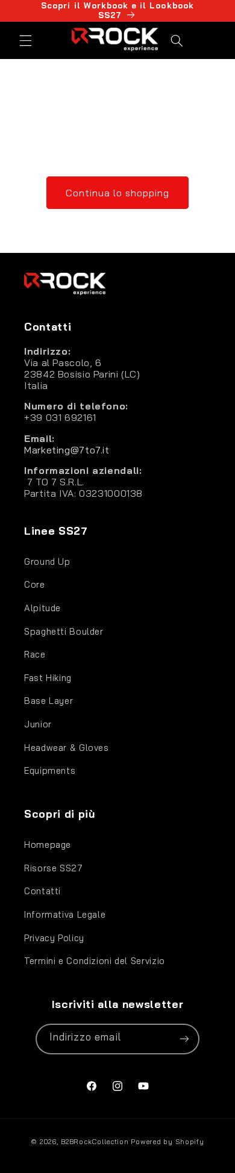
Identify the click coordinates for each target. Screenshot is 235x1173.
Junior (38, 724)
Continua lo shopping (118, 193)
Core (34, 584)
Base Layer (48, 700)
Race (35, 654)
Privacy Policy (54, 938)
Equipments (49, 770)
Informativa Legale (64, 914)
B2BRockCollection (95, 1141)
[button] (25, 40)
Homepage (47, 844)
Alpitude (42, 608)
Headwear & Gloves (66, 747)
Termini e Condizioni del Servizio (94, 960)
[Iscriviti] (184, 1039)
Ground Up (47, 561)
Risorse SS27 (53, 868)
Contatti (42, 891)
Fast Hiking (48, 677)
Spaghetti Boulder (64, 631)
